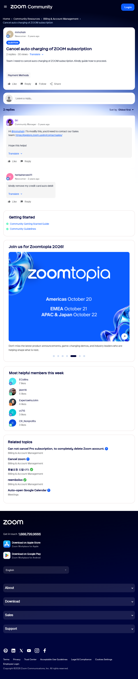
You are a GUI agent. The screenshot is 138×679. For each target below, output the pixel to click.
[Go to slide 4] (67, 356)
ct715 (22, 410)
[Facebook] (44, 650)
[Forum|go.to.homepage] (31, 7)
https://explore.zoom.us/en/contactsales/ (39, 135)
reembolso (15, 480)
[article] (69, 141)
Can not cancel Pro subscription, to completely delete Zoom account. (56, 448)
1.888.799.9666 (30, 534)
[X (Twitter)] (21, 650)
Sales (9, 615)
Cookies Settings (103, 659)
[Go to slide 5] (71, 356)
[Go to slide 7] (84, 356)
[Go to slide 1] (54, 356)
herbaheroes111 (23, 175)
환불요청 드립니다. (18, 469)
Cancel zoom (17, 459)
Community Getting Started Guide (29, 223)
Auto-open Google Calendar (27, 490)
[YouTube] (29, 650)
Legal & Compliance (81, 659)
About (9, 588)
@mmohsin (18, 131)
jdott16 (23, 390)
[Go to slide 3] (62, 356)
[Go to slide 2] (58, 356)
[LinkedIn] (13, 650)
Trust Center (30, 659)
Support (11, 628)
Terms (6, 659)
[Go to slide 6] (77, 356)
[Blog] (5, 650)
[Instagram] (36, 650)
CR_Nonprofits (27, 421)
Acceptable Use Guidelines (53, 659)
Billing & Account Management (61, 18)
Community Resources (26, 18)
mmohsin (20, 32)
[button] (5, 7)
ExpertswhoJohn (28, 400)
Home (6, 18)
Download (12, 601)
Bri (16, 120)
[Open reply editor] (69, 98)
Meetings (13, 494)
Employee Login (11, 664)
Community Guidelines (23, 228)
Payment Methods (18, 75)
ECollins (23, 379)
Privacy (16, 659)
